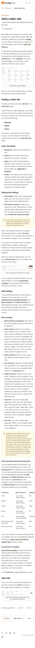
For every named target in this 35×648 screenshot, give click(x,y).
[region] (17, 511)
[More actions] (33, 3)
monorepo (16, 371)
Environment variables (9, 550)
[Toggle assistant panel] (30, 3)
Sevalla (28, 39)
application (21, 169)
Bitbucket (7, 122)
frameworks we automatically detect (14, 300)
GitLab (6, 129)
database (7, 171)
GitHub (6, 126)
